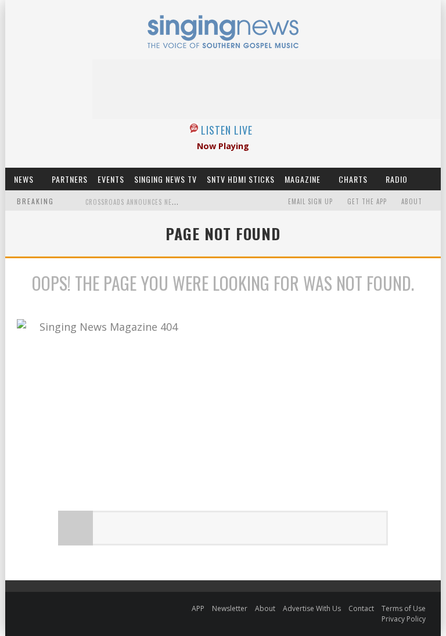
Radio (397, 179)
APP (198, 608)
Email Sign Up (310, 201)
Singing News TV (165, 179)
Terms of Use (404, 608)
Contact (361, 608)
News (24, 179)
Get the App (367, 201)
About (411, 201)
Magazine (303, 179)
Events (111, 179)
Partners (70, 179)
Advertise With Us (312, 608)
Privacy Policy (404, 619)
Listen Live (227, 130)
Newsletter (229, 608)
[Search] (431, 179)
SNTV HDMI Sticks (241, 179)
